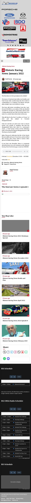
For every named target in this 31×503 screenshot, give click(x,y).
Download (9, 156)
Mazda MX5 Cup (18, 435)
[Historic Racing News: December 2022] (15, 248)
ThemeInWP (4, 496)
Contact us (15, 500)
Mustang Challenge (19, 419)
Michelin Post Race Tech (21, 453)
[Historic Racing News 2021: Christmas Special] (15, 226)
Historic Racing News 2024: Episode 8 (15, 320)
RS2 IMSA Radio (15, 391)
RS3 (22, 391)
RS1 (10, 391)
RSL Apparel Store (6, 500)
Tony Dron (13, 164)
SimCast (4, 184)
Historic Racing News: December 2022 (15, 258)
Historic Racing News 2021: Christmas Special (15, 237)
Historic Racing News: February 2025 (15, 341)
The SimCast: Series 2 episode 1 (15, 187)
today (19, 376)
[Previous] (11, 376)
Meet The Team (11, 498)
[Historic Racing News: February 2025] (15, 331)
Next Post (5, 180)
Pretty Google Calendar (26, 458)
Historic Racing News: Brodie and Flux (14, 279)
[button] (24, 61)
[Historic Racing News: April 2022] (15, 290)
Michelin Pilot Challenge (20, 416)
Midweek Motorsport (20, 384)
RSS (9, 159)
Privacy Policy (19, 498)
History (3, 498)
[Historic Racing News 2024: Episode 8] (15, 310)
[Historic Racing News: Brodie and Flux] (15, 268)
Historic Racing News (8, 66)
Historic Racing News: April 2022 (14, 300)
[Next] (14, 376)
